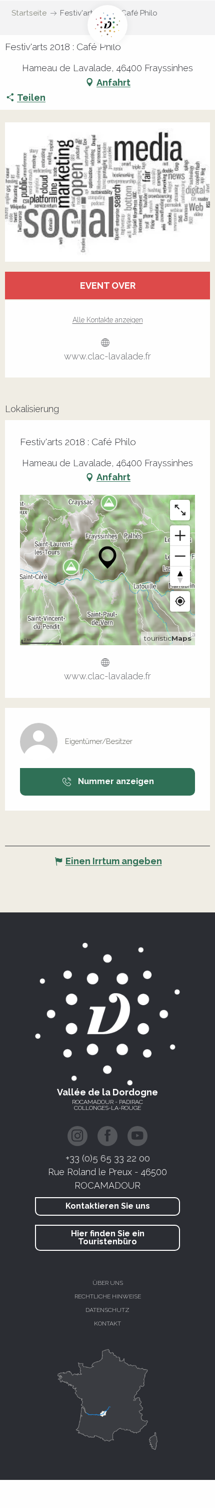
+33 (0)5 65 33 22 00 (108, 1158)
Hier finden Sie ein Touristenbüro (107, 1237)
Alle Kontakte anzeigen (107, 320)
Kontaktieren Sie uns (108, 1206)
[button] (107, 192)
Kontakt (107, 1324)
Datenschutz (108, 1310)
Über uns (107, 1283)
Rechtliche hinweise (107, 1296)
